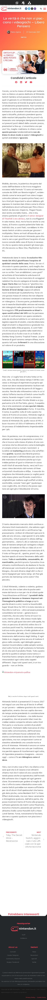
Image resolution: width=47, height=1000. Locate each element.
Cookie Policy (41, 997)
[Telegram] (29, 8)
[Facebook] (26, 8)
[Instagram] (32, 8)
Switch (23, 37)
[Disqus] (23, 881)
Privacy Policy (30, 997)
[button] (41, 8)
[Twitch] (35, 8)
